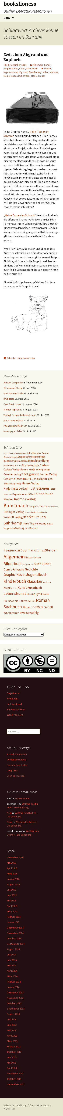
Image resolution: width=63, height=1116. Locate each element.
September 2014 (15, 943)
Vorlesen (50, 524)
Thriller (26, 523)
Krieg (15, 588)
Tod (34, 607)
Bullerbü (18, 466)
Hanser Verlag (30, 483)
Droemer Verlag (12, 474)
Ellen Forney (35, 72)
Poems (23, 601)
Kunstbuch (31, 68)
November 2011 (15, 1073)
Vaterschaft (45, 607)
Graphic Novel (11, 68)
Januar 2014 (13, 987)
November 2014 (15, 933)
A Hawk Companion (13, 382)
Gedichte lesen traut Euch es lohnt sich (28, 479)
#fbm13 (6, 453)
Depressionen (11, 72)
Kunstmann (16, 505)
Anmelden (12, 698)
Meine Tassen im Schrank (17, 75)
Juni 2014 (12, 960)
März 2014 (12, 976)
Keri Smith (8, 494)
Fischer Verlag (48, 474)
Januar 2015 (13, 922)
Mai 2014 (11, 965)
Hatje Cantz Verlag (15, 488)
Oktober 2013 (14, 1003)
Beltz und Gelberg (11, 457)
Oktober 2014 (14, 938)
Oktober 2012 (14, 1051)
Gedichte (31, 569)
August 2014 (13, 949)
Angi (9, 812)
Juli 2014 (11, 954)
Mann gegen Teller (13, 431)
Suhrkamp (13, 523)
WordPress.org (15, 714)
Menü (7, 17)
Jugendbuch (36, 574)
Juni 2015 (12, 895)
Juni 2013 (12, 1024)
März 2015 (12, 911)
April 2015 (12, 906)
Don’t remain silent (13, 420)
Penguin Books (30, 512)
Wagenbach (9, 528)
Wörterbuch (11, 613)
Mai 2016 (11, 862)
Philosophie (11, 601)
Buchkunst (42, 563)
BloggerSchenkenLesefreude (17, 460)
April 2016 (12, 868)
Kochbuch (47, 582)
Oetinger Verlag (14, 512)
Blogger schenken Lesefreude (31, 456)
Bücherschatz (30, 465)
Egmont (23, 72)
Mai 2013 (11, 1030)
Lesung (31, 594)
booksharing (28, 564)
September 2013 (15, 1008)
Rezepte (32, 601)
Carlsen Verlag (11, 469)
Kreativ (8, 587)
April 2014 (12, 970)
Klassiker (8, 499)
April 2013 (12, 1035)
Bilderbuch (13, 563)
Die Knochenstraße (13, 393)
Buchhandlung (39, 461)
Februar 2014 (14, 981)
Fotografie (18, 569)
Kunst (22, 68)
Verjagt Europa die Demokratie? (20, 415)
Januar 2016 (13, 879)
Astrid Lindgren (34, 453)
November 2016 (15, 857)
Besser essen (33, 557)
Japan (52, 488)
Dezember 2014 (15, 927)
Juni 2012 (12, 1057)
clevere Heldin (28, 469)
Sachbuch (13, 607)
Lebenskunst (15, 593)
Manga (46, 594)
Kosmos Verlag (25, 499)
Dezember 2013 (15, 992)
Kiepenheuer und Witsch (23, 494)
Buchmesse (9, 465)
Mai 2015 (11, 900)
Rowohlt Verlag (13, 517)
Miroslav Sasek (52, 506)
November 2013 (15, 997)
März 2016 (12, 873)
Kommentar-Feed (16, 709)
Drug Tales (9, 398)
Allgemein (38, 64)
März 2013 (12, 1041)
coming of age (43, 469)
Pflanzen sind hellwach (15, 425)
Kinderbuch (44, 494)
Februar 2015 (14, 916)
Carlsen (45, 465)
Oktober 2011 (14, 1078)
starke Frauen (38, 75)
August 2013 (13, 1014)
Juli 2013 (11, 1019)
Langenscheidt (37, 506)
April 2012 (12, 1068)
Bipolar (47, 68)
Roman (43, 600)
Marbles (54, 72)
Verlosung (40, 523)
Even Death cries (12, 404)
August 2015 (13, 884)
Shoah (26, 607)
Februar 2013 (14, 1046)
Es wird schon (22, 798)
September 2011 (15, 1084)
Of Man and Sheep (13, 388)
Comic (47, 64)
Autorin (45, 453)
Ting (32, 523)
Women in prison (12, 409)
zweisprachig (29, 613)
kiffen (45, 72)
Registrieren (13, 693)
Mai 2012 (11, 1062)
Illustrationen (38, 488)
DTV (24, 474)
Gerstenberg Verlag (12, 483)
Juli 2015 (11, 889)
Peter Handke (42, 512)
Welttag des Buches (26, 528)
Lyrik (39, 594)
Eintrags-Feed (14, 704)
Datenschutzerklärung (15, 1105)
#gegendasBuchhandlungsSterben (31, 550)
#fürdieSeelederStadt (18, 453)
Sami (9, 822)
